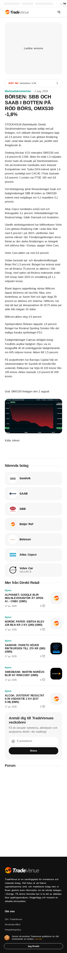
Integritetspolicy (13, 929)
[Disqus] (33, 812)
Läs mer (38, 939)
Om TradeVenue (13, 919)
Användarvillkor (13, 924)
